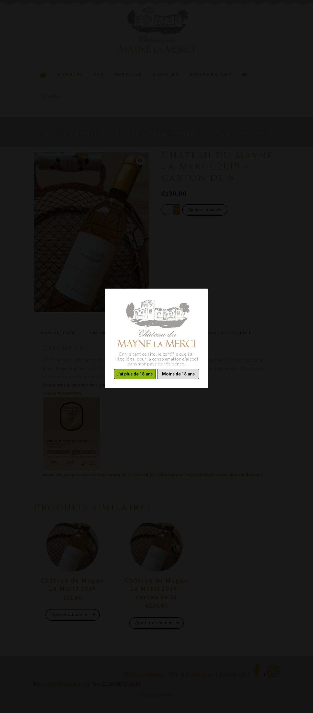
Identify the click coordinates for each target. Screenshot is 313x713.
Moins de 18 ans (178, 374)
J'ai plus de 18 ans (135, 374)
